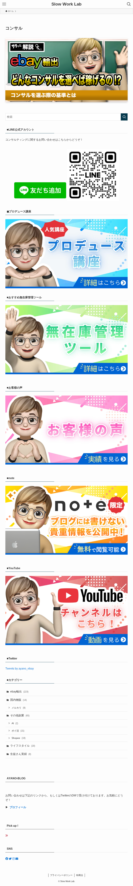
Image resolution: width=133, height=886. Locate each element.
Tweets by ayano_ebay (19, 668)
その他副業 (19, 715)
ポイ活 (18, 730)
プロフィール (18, 807)
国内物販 (18, 699)
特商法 (79, 875)
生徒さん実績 (20, 753)
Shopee (18, 738)
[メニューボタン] (4, 4)
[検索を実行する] (124, 117)
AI (15, 723)
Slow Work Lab (66, 4)
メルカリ (18, 707)
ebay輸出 (19, 691)
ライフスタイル (22, 745)
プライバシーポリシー (61, 875)
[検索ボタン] (129, 4)
